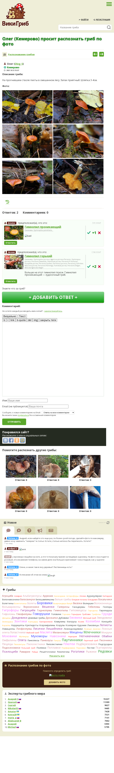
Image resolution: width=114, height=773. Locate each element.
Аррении (48, 595)
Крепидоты (31, 625)
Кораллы (6, 625)
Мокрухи (106, 632)
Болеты (32, 603)
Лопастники (18, 632)
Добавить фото (57, 682)
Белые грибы (63, 599)
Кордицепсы (17, 625)
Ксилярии (71, 625)
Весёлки (77, 603)
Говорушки (41, 614)
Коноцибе (107, 621)
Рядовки (105, 651)
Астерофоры (72, 596)
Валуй (69, 603)
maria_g (12, 718)
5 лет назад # (96, 223)
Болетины (8, 603)
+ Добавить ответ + (53, 297)
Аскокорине (59, 596)
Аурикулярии (94, 595)
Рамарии (25, 651)
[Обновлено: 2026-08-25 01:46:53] (108, 522)
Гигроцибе (27, 610)
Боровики (45, 603)
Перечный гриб (91, 640)
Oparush (12, 702)
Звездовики (104, 617)
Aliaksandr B (14, 721)
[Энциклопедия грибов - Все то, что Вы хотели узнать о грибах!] (15, 15)
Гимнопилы (61, 610)
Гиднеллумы (44, 610)
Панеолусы (46, 640)
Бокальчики (105, 599)
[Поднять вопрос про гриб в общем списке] (7, 201)
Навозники (58, 636)
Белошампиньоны (45, 599)
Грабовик (86, 614)
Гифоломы (8, 614)
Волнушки (88, 603)
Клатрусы (72, 621)
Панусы (57, 640)
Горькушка (76, 614)
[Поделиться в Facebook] (11, 440)
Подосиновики (11, 647)
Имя (4, 400)
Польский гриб (28, 648)
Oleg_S (19, 63)
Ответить (11, 243)
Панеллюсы (33, 640)
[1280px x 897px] (78, 176)
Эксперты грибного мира (26, 694)
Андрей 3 (13, 699)
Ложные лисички (92, 629)
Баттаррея (107, 596)
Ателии (83, 596)
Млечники (92, 632)
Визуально (9, 316)
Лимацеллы (8, 628)
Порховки (81, 648)
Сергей (12, 705)
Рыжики (91, 651)
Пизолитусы (19, 644)
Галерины (63, 606)
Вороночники (31, 606)
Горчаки (66, 614)
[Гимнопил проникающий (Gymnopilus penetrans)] (13, 233)
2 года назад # (96, 252)
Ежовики (75, 618)
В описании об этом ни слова (34, 574)
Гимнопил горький (38, 256)
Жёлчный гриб (89, 618)
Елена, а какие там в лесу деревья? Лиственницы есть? (46, 567)
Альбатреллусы (32, 595)
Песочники (105, 640)
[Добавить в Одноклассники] (16, 440)
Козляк (81, 621)
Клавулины (59, 621)
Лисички (39, 628)
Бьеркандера (59, 603)
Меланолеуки (61, 632)
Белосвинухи (27, 599)
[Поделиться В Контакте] (5, 440)
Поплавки (54, 647)
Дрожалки (52, 617)
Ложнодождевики (73, 628)
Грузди (107, 614)
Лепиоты (106, 625)
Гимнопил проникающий (43, 227)
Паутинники (72, 639)
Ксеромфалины (47, 625)
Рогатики (77, 651)
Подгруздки (105, 644)
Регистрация (103, 19)
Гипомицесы (77, 610)
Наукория (72, 636)
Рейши (35, 652)
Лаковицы (93, 625)
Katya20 (12, 715)
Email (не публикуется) (15, 406)
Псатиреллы (104, 647)
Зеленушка (7, 621)
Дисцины (6, 618)
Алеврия (18, 596)
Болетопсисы (20, 603)
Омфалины (9, 640)
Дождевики (19, 617)
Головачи (56, 614)
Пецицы (7, 644)
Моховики (9, 636)
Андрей (12, 724)
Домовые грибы (36, 617)
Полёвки (41, 647)
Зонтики (20, 621)
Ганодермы (78, 606)
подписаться (23, 415)
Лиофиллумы (24, 628)
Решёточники (48, 651)
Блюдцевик (93, 599)
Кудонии (81, 625)
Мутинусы (24, 636)
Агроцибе (7, 595)
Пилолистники (36, 644)
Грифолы (96, 614)
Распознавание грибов (21, 54)
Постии (91, 647)
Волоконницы (103, 603)
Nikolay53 (13, 708)
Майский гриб (32, 632)
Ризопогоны (63, 651)
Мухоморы (39, 636)
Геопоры (107, 606)
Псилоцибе (10, 651)
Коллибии (93, 621)
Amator (11, 223)
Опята (22, 640)
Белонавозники (11, 599)
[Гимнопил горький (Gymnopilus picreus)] (13, 262)
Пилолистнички (54, 644)
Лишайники (54, 628)
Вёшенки (48, 606)
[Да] (89, 233)
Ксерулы (60, 625)
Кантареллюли (46, 621)
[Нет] (99, 233)
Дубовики (63, 617)
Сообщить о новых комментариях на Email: (21, 413)
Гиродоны (93, 610)
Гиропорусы (105, 610)
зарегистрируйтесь (53, 311)
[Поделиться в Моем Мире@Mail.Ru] (22, 440)
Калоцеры (33, 621)
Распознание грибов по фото (29, 665)
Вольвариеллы (11, 606)
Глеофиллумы (24, 614)
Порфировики (68, 648)
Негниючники (89, 636)
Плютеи (69, 644)
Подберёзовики (86, 644)
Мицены (76, 632)
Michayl (12, 727)
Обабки (107, 636)
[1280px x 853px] (27, 107)
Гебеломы (94, 606)
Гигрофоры (10, 610)
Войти (84, 19)
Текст (22, 316)
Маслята (46, 632)
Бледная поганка (79, 599)
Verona (11, 252)
